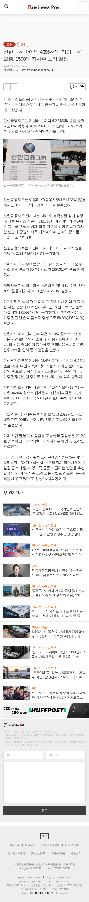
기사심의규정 (58, 853)
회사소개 (14, 845)
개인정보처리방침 (49, 845)
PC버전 (44, 836)
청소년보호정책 (16, 853)
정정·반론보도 (38, 853)
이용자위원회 (72, 845)
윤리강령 (30, 845)
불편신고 (76, 853)
